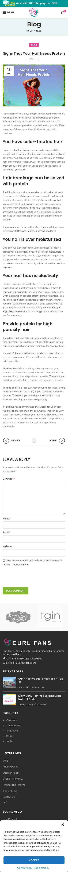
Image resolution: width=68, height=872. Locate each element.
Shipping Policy (11, 772)
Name (7, 518)
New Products (10, 818)
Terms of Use (10, 790)
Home (29, 31)
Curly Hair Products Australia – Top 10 (40, 680)
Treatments (12, 730)
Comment (9, 478)
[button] (63, 824)
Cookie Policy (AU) (13, 778)
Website (7, 546)
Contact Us (9, 796)
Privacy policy (10, 766)
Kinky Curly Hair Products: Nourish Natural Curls (39, 697)
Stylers (9, 735)
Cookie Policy (24, 867)
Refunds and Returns (14, 784)
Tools (9, 741)
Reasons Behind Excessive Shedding (36, 230)
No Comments (37, 687)
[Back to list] (34, 440)
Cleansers (11, 720)
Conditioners (13, 725)
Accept (34, 860)
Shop (5, 760)
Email (6, 532)
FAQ (5, 802)
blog (38, 31)
